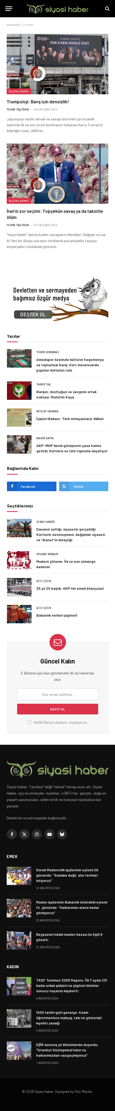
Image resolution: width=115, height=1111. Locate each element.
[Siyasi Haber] (57, 8)
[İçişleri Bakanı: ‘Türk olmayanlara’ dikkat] (19, 417)
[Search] (107, 9)
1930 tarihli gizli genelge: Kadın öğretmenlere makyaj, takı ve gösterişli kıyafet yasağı (69, 1017)
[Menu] (8, 9)
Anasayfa (13, 24)
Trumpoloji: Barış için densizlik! (38, 101)
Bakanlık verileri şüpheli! (57, 615)
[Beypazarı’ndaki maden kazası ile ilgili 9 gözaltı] (19, 940)
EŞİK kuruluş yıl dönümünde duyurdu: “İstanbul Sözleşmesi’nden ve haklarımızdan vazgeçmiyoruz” (67, 1049)
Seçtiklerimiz (19, 91)
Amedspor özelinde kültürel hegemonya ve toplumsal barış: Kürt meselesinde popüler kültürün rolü (70, 364)
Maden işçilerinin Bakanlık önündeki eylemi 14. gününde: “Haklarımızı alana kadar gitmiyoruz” (71, 907)
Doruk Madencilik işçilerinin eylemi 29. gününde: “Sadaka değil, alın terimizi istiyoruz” (67, 875)
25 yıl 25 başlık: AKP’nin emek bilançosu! (70, 588)
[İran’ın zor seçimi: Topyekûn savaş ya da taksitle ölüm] (57, 174)
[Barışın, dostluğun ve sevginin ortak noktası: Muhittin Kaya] (19, 390)
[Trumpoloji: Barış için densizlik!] (57, 64)
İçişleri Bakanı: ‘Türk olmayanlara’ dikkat (70, 418)
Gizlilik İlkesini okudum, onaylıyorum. (60, 722)
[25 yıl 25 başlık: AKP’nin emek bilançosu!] (19, 587)
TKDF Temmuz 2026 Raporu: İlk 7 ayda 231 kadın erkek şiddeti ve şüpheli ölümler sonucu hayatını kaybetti (71, 985)
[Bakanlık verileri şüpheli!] (19, 614)
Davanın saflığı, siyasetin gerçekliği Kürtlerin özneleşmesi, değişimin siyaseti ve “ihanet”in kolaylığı (70, 534)
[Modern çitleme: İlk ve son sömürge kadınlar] (19, 560)
